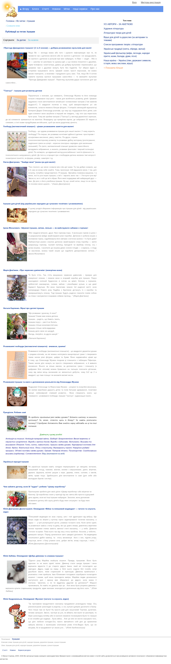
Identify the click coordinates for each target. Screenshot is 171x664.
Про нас (95, 9)
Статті (45, 9)
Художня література (114, 28)
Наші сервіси (80, 9)
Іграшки (16, 639)
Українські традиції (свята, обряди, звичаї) (124, 49)
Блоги (35, 9)
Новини (56, 9)
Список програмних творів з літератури (123, 44)
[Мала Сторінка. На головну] (9, 17)
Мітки (67, 9)
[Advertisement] (116, 115)
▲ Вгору (24, 9)
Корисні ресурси (24, 650)
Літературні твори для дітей (117, 33)
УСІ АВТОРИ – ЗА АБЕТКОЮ (118, 24)
